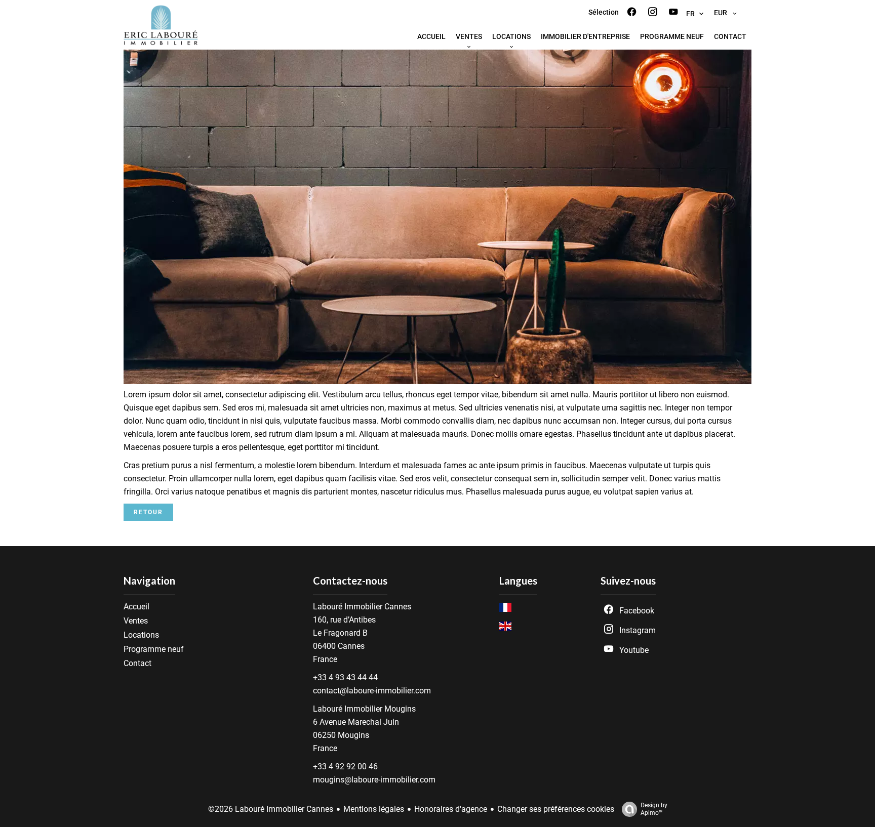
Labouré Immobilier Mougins (364, 709)
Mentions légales (373, 809)
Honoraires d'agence (450, 809)
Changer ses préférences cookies (555, 809)
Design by (654, 809)
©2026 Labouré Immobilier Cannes (270, 809)
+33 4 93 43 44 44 (345, 677)
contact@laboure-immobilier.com (372, 690)
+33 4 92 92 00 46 (345, 766)
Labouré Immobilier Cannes (362, 606)
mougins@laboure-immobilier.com (374, 779)
